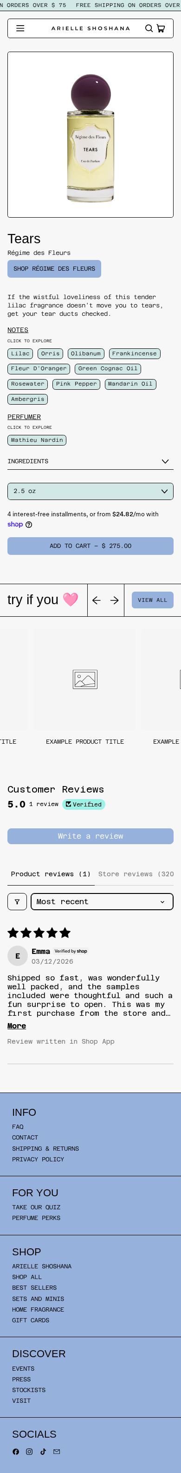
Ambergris (28, 399)
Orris (50, 353)
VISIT (21, 1400)
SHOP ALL (27, 1276)
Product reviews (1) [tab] (51, 874)
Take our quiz (36, 1207)
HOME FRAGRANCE (38, 1309)
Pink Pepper (76, 383)
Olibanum (86, 353)
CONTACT (25, 1137)
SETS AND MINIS (38, 1298)
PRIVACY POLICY (38, 1159)
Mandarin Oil (130, 383)
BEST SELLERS (34, 1287)
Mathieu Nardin (37, 440)
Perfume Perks (36, 1217)
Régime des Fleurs (39, 252)
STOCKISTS (28, 1389)
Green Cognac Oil (108, 368)
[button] (149, 28)
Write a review (90, 836)
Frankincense (134, 353)
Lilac (20, 353)
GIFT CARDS (30, 1320)
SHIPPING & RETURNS (45, 1148)
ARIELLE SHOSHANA (41, 1266)
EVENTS (23, 1368)
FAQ (17, 1126)
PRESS (21, 1379)
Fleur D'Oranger (39, 368)
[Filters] (17, 901)
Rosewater (28, 383)
